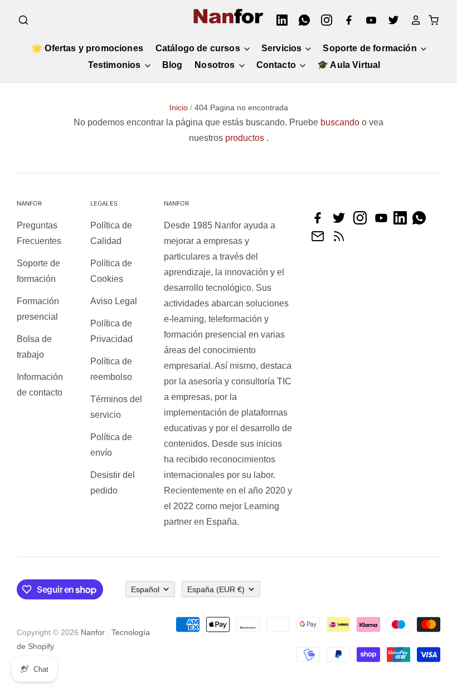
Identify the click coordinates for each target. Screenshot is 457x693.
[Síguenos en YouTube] (384, 221)
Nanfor (93, 632)
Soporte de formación (371, 48)
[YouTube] (368, 20)
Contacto (277, 65)
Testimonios (115, 65)
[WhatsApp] (301, 20)
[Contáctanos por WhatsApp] (421, 221)
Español (145, 589)
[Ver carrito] (430, 20)
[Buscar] (23, 20)
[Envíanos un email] (320, 240)
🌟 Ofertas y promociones (87, 48)
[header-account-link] (412, 20)
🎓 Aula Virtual (348, 65)
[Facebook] (345, 20)
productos (244, 138)
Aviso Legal (113, 301)
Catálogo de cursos (198, 48)
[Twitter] (390, 20)
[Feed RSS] (341, 240)
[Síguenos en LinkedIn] (402, 221)
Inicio (178, 107)
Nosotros (216, 65)
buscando (339, 122)
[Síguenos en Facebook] (320, 221)
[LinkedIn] (279, 20)
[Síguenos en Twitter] (341, 221)
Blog (172, 65)
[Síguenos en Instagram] (362, 221)
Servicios (282, 48)
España (216, 589)
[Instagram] (323, 20)
